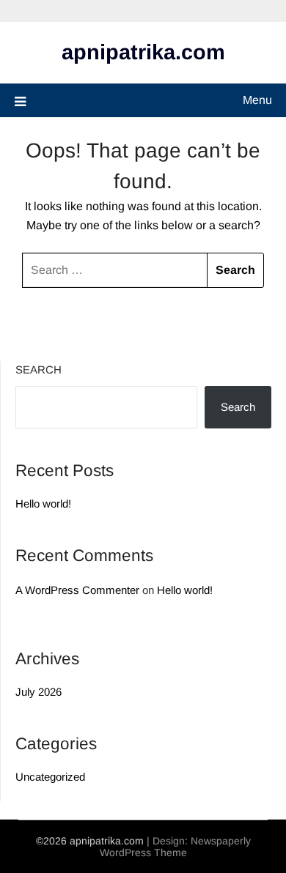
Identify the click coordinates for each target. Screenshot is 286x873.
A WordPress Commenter (77, 590)
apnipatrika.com (143, 52)
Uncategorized (50, 776)
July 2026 (38, 692)
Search (38, 369)
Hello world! (43, 503)
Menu (257, 100)
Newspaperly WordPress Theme (175, 846)
